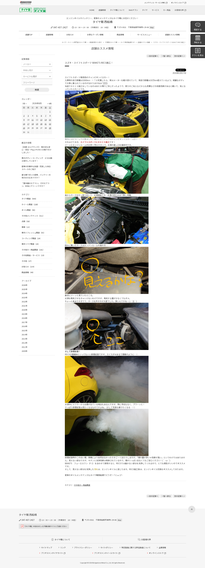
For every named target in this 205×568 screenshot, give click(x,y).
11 (33, 119)
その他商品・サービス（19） (33, 255)
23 (24, 128)
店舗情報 (49, 34)
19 (37, 124)
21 (46, 124)
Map (151, 27)
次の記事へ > (179, 56)
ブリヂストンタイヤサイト (52, 553)
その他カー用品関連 (82, 485)
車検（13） (26, 227)
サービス (155, 10)
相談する (198, 29)
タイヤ (145, 10)
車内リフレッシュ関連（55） (33, 232)
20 (41, 124)
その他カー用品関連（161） (33, 249)
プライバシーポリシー (83, 547)
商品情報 (120, 34)
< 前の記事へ (153, 56)
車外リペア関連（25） (31, 244)
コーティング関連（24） (32, 238)
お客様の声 (179, 10)
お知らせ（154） (28, 266)
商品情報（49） (28, 272)
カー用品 (166, 10)
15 (50, 119)
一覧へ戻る (166, 56)
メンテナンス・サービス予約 (154, 2)
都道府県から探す (96, 42)
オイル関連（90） (29, 210)
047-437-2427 (60, 27)
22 (50, 124)
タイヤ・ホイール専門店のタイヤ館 (74, 42)
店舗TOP (28, 34)
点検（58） (26, 221)
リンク (63, 547)
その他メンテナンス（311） (33, 215)
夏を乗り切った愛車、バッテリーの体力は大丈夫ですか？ (36, 176)
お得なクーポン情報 (95, 34)
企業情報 (162, 547)
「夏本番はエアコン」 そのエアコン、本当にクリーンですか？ (35, 184)
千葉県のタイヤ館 (111, 42)
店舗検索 (102, 10)
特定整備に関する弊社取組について (135, 547)
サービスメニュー (144, 34)
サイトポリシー (106, 547)
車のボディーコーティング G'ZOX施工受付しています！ (37, 159)
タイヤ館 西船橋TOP (127, 42)
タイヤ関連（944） (29, 198)
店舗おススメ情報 (172, 34)
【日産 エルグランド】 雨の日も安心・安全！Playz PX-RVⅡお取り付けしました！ (36, 150)
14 (46, 119)
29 (50, 128)
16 (24, 124)
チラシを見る (198, 55)
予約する (198, 42)
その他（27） (27, 261)
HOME (91, 10)
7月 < (24, 103)
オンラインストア (177, 2)
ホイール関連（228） (30, 204)
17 (28, 124)
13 (41, 119)
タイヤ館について (117, 10)
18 (33, 124)
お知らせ (70, 34)
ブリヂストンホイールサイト (106, 553)
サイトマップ (46, 547)
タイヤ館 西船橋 (103, 22)
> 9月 (49, 103)
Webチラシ (133, 10)
